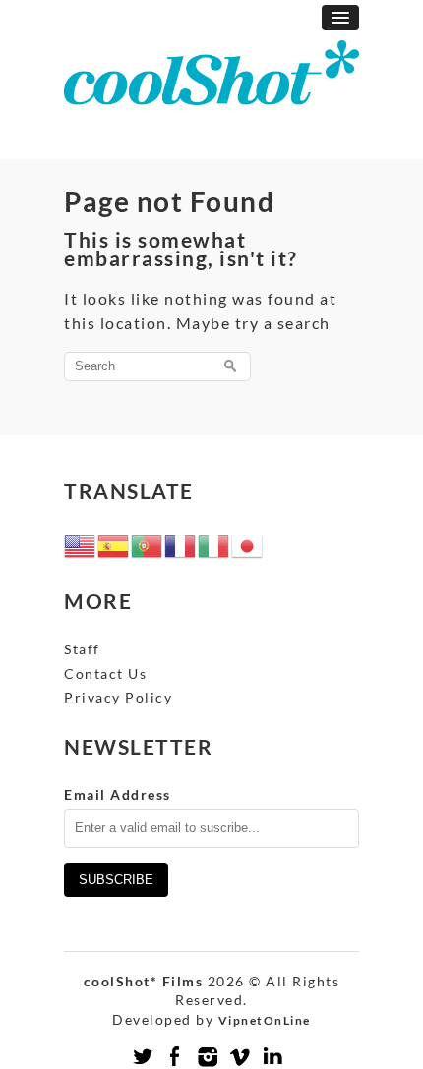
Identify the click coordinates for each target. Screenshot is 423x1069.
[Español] (114, 543)
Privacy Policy (118, 697)
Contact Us (105, 673)
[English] (80, 543)
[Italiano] (214, 543)
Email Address (117, 794)
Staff (82, 649)
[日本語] (248, 543)
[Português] (147, 543)
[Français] (181, 543)
